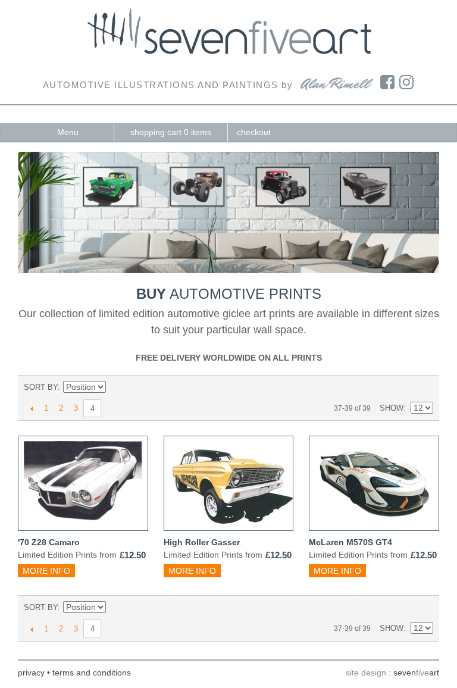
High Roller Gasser (202, 542)
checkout (254, 132)
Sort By (41, 387)
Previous (31, 408)
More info (46, 571)
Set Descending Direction (117, 387)
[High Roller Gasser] (229, 483)
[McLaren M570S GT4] (374, 483)
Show (391, 408)
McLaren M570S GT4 (350, 542)
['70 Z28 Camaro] (83, 483)
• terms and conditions (89, 672)
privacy (31, 672)
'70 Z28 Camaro (49, 542)
